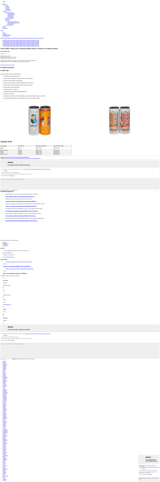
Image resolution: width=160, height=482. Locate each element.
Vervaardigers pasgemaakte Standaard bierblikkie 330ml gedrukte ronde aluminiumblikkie (22, 158)
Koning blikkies (11, 17)
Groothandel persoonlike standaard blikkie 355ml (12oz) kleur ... (22, 211)
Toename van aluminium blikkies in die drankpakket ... (17, 266)
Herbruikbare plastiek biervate (14, 22)
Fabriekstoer (8, 9)
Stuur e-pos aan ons (4, 64)
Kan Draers (8, 19)
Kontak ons (5, 28)
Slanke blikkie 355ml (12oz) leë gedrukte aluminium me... (20, 196)
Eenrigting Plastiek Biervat (13, 21)
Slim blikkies (10, 16)
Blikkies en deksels (9, 18)
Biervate (7, 20)
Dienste (4, 27)
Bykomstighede (11, 23)
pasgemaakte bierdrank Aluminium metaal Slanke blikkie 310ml (16, 157)
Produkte (5, 11)
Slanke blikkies (11, 14)
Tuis (4, 3)
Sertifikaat (8, 7)
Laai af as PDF (11, 64)
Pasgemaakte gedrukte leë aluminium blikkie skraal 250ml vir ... (22, 220)
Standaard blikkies (11, 13)
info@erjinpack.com (7, 304)
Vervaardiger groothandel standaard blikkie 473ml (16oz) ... (21, 215)
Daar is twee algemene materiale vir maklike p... (15, 273)
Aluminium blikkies (9, 12)
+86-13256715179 (6, 285)
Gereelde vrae (8, 10)
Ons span (7, 8)
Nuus (4, 26)
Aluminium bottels (9, 25)
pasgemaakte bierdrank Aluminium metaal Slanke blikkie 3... (21, 201)
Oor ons (7, 5)
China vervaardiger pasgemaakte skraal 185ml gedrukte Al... (21, 206)
